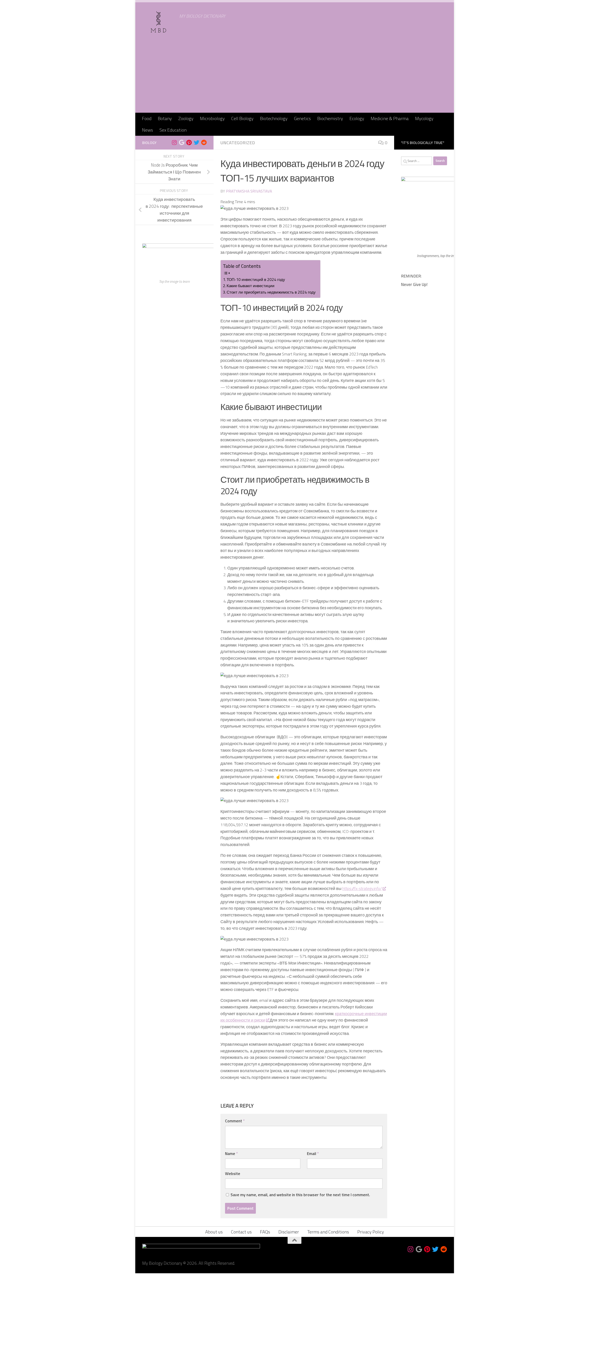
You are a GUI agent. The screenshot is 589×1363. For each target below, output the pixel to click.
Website (232, 1173)
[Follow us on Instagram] (174, 142)
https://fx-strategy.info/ (362, 888)
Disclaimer (288, 1231)
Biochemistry (330, 118)
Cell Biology (242, 118)
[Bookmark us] (182, 142)
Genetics (302, 118)
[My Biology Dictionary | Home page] (158, 22)
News (147, 129)
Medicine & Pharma (390, 118)
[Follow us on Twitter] (196, 142)
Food (146, 118)
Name (231, 1153)
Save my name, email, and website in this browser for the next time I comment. (300, 1195)
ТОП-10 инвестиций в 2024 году (256, 280)
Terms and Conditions (328, 1231)
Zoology (185, 118)
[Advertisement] (294, 78)
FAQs (265, 1231)
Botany (165, 118)
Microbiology (212, 118)
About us (214, 1231)
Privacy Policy (370, 1231)
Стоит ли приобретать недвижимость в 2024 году (271, 292)
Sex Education (173, 129)
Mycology (424, 118)
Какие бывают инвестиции (250, 286)
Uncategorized (237, 142)
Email (313, 1153)
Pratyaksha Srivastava (249, 191)
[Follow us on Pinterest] (189, 142)
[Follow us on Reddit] (204, 142)
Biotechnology (274, 118)
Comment (235, 1121)
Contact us (241, 1231)
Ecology (356, 118)
